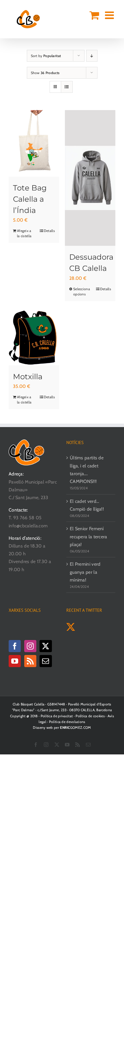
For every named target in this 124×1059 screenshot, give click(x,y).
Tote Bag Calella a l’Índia (30, 199)
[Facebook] (15, 646)
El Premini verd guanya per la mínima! (85, 571)
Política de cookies (90, 716)
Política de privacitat (57, 716)
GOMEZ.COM (75, 727)
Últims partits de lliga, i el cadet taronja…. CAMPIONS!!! (87, 469)
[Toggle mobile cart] (94, 15)
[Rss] (30, 661)
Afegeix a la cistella (24, 233)
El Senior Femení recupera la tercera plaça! (88, 536)
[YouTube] (15, 661)
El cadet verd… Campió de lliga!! (87, 505)
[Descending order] (91, 56)
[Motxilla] (34, 336)
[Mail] (46, 661)
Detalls (49, 231)
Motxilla (27, 376)
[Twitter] (46, 646)
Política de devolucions (67, 722)
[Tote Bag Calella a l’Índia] (34, 143)
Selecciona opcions (81, 291)
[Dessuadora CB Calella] (90, 178)
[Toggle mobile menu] (110, 15)
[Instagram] (30, 646)
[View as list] (66, 87)
